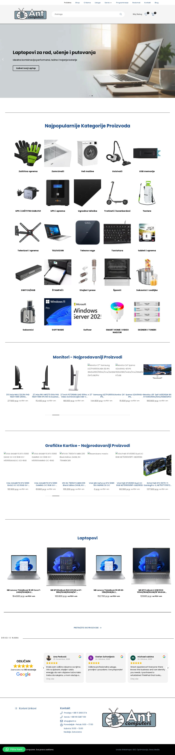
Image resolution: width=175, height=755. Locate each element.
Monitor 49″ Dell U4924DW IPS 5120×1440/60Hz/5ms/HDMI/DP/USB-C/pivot (129, 396)
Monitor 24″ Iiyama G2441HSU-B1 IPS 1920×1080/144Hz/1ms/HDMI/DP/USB (101, 396)
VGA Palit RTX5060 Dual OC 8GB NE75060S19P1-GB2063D (101, 484)
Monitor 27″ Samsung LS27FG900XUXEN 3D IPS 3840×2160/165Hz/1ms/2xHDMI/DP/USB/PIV (73, 396)
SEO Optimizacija (140, 749)
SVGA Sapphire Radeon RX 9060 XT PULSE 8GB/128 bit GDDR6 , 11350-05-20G (157, 485)
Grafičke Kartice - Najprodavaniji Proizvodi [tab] (87, 445)
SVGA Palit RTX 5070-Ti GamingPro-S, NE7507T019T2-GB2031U (129, 485)
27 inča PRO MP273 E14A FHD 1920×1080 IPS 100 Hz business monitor (18, 396)
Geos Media (154, 749)
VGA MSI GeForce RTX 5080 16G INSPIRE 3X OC (73, 484)
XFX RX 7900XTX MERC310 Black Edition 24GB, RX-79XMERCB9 (45, 485)
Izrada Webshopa (123, 749)
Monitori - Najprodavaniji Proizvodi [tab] (87, 357)
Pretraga (121, 14)
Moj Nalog (137, 14)
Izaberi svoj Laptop (26, 67)
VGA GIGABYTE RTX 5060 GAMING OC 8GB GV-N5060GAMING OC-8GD (17, 485)
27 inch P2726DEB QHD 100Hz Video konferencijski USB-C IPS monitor (46, 396)
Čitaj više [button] (92, 679)
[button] (2, 59)
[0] (146, 14)
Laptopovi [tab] (87, 538)
